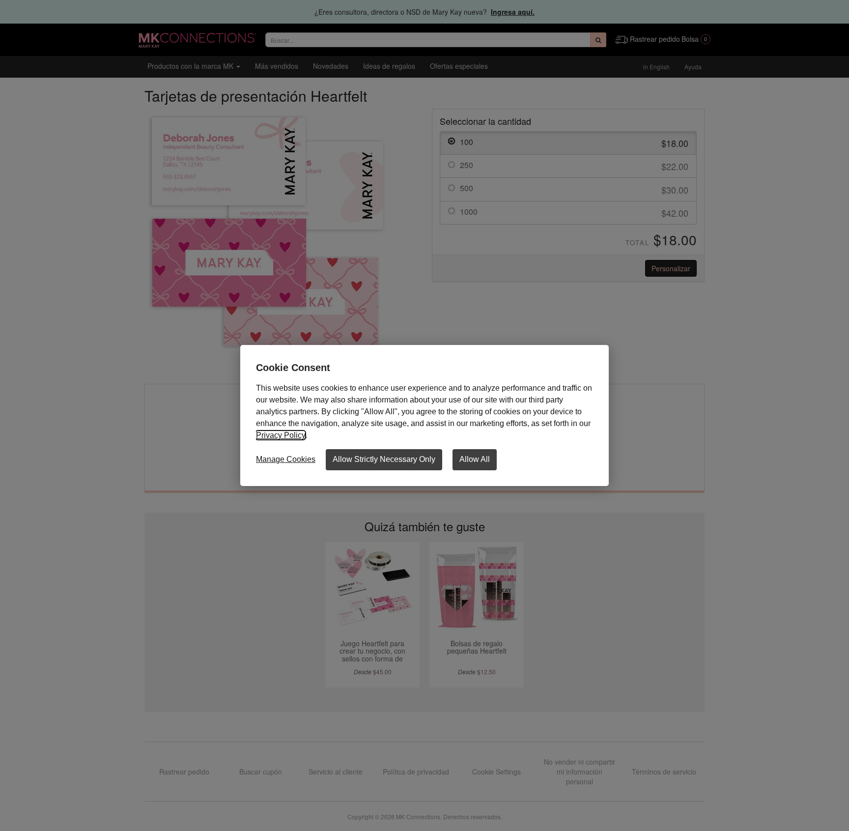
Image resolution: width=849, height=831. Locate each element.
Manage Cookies (285, 459)
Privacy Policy (280, 435)
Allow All (474, 459)
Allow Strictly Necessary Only (384, 459)
